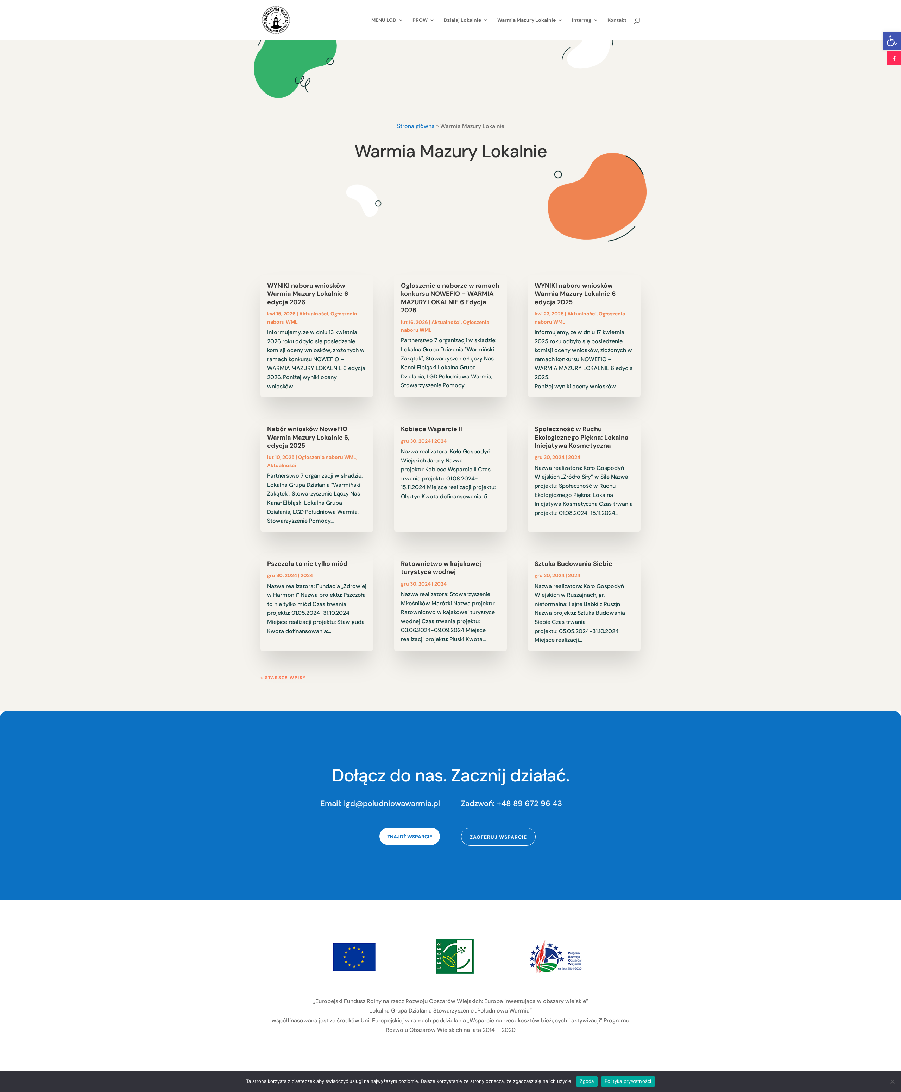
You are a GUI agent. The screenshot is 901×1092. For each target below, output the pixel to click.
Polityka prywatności (628, 1081)
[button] (892, 41)
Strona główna (416, 126)
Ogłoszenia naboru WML (327, 457)
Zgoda (587, 1081)
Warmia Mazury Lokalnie (526, 20)
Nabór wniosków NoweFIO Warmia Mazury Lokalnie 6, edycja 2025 (308, 437)
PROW (420, 20)
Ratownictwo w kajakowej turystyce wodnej (441, 568)
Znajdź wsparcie (409, 837)
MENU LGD (383, 20)
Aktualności (313, 314)
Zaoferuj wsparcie (498, 837)
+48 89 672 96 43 (529, 803)
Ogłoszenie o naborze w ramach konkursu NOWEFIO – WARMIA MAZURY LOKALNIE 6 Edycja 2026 (450, 297)
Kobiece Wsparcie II (431, 429)
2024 (440, 441)
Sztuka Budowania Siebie (573, 564)
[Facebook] (894, 58)
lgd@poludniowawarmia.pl (392, 803)
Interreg (581, 20)
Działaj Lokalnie (462, 20)
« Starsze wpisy (283, 678)
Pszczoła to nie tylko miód (307, 564)
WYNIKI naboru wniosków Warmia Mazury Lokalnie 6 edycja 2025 (575, 293)
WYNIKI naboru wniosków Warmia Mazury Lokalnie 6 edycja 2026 (307, 293)
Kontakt (616, 20)
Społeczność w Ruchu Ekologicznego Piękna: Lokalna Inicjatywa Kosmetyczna (582, 437)
